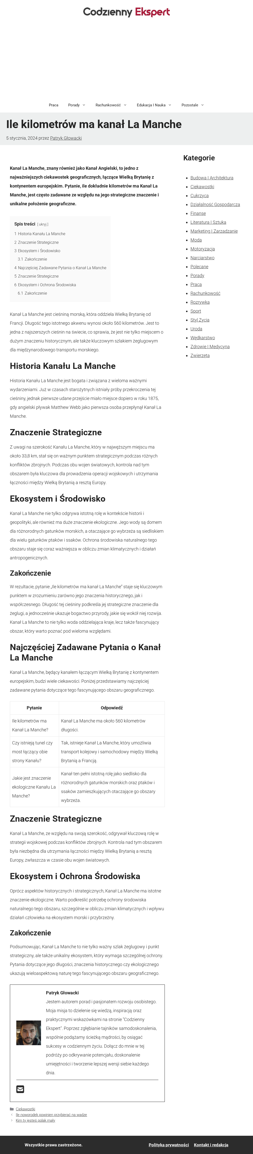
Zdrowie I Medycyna (210, 346)
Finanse (198, 213)
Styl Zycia (200, 319)
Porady (74, 105)
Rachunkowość (108, 105)
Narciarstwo (202, 257)
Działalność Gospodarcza (215, 204)
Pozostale (190, 105)
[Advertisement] (126, 60)
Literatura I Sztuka (208, 222)
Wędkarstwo (202, 337)
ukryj (42, 224)
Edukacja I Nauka (151, 105)
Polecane (199, 266)
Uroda (196, 328)
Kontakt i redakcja (211, 1144)
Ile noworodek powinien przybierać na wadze (51, 1115)
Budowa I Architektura (211, 177)
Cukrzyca (199, 195)
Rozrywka (200, 302)
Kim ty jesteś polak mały (35, 1120)
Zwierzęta (200, 355)
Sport (195, 311)
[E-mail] (20, 1091)
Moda (196, 240)
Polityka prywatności (169, 1144)
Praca (53, 105)
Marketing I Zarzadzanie (214, 231)
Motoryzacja (202, 248)
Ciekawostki (25, 1109)
